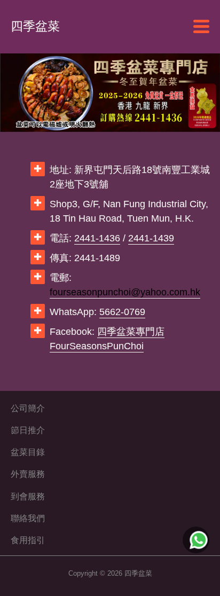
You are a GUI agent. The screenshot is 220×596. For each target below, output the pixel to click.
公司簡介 (28, 408)
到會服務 (28, 496)
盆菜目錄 (28, 452)
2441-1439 (151, 238)
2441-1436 (97, 238)
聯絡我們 (28, 518)
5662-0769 (122, 312)
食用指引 (28, 540)
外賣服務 (28, 474)
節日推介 (28, 430)
